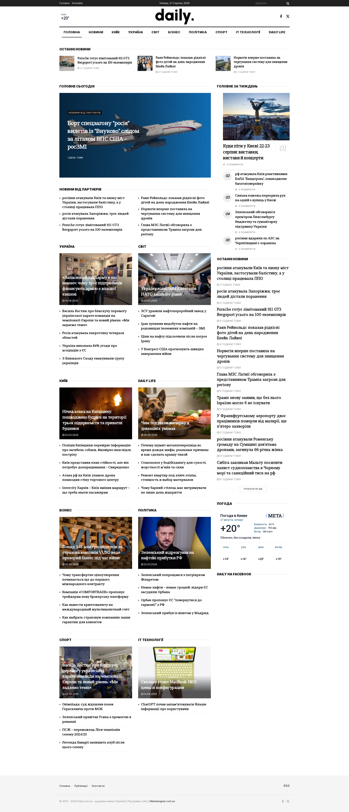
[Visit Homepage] (174, 16)
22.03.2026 (150, 300)
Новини (96, 32)
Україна (135, 32)
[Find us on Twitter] (288, 16)
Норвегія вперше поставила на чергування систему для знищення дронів (182, 62)
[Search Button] (287, 3)
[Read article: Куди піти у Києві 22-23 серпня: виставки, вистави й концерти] (256, 117)
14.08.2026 (71, 300)
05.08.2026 (71, 564)
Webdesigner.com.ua (162, 801)
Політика (198, 32)
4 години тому (89, 72)
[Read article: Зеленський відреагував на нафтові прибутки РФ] (174, 543)
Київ (63, 14)
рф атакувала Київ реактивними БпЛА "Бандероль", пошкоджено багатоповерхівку (261, 179)
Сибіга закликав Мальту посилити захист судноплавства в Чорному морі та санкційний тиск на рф (249, 468)
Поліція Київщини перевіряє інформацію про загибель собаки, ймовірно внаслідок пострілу (96, 450)
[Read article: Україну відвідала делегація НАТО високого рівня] (174, 279)
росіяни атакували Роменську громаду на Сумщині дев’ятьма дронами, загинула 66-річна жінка (250, 445)
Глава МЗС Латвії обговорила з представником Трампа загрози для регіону (261, 62)
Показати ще (253, 488)
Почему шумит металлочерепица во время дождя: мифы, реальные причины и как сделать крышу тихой (174, 450)
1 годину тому (229, 284)
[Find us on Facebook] (281, 16)
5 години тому (167, 72)
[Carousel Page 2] (205, 135)
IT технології (248, 32)
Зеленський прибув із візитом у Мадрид (175, 613)
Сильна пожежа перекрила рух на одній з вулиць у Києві (103, 135)
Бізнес (174, 32)
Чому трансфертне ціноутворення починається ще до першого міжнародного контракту (90, 580)
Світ (155, 32)
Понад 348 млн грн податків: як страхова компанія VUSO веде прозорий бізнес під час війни (92, 552)
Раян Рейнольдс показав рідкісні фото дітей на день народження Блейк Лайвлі (103, 62)
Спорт (221, 32)
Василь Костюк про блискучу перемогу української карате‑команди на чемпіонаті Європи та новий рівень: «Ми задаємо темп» (91, 676)
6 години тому (230, 479)
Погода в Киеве (233, 516)
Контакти (77, 3)
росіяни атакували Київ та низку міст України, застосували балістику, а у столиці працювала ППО (93, 203)
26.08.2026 (150, 434)
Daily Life (277, 32)
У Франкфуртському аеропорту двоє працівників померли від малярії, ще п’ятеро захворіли (252, 421)
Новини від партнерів (85, 116)
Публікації (81, 785)
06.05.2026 (71, 693)
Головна (64, 3)
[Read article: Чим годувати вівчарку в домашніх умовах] (174, 413)
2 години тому (230, 302)
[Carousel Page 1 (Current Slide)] (205, 131)
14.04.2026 (150, 693)
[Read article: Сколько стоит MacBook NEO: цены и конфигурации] (174, 672)
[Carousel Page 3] (205, 139)
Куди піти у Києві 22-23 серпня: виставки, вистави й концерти (246, 152)
